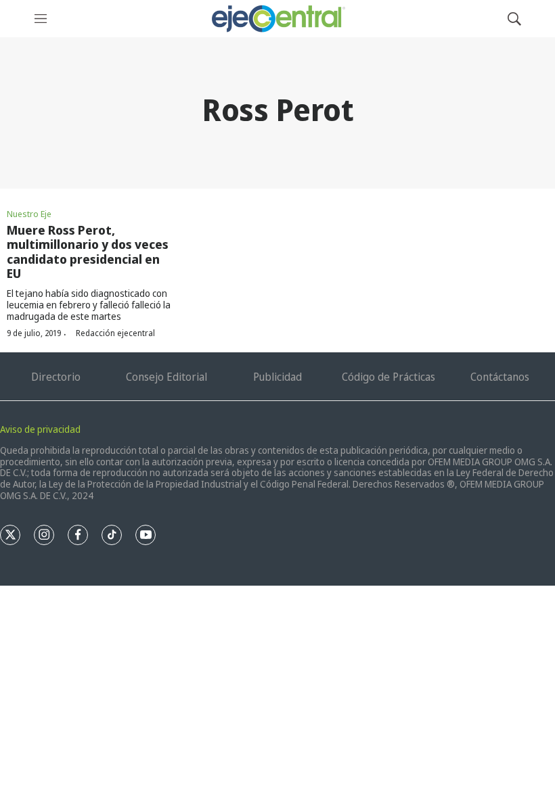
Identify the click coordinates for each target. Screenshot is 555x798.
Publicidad (277, 376)
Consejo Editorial (166, 376)
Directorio (56, 376)
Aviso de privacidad (40, 429)
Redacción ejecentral (115, 333)
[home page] (277, 18)
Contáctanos (499, 376)
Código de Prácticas (388, 376)
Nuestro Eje (29, 214)
